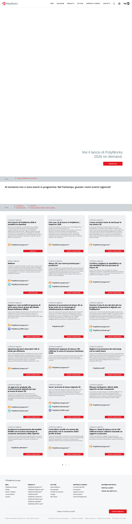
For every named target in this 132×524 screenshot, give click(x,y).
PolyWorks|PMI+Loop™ (20, 329)
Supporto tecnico (78, 492)
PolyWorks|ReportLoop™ (36, 489)
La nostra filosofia (78, 487)
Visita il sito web (33, 293)
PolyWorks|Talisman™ (35, 497)
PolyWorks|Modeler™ (19, 448)
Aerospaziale (54, 489)
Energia (52, 494)
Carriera (7, 497)
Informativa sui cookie (119, 518)
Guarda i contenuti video (73, 251)
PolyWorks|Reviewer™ (35, 492)
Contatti (106, 3)
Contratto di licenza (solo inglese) (58, 518)
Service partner (77, 494)
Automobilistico (55, 487)
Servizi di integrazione (80, 497)
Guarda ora (113, 164)
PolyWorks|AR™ (58, 326)
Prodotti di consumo (56, 492)
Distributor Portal (108, 485)
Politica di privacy (90, 518)
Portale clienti (107, 488)
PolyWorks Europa (11, 487)
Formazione (77, 489)
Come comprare (118, 511)
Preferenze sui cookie (103, 518)
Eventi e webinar (10, 492)
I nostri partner (10, 494)
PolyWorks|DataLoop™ (20, 284)
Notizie (7, 489)
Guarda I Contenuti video (114, 293)
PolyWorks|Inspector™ (20, 245)
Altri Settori (53, 497)
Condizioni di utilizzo (76, 518)
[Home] (10, 3)
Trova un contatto (109, 491)
